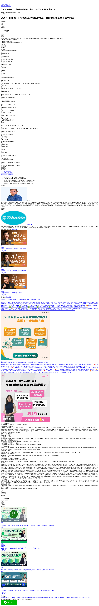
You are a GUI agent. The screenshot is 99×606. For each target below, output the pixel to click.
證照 (2, 6)
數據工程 (64, 597)
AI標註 (88, 597)
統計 (9, 597)
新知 (9, 6)
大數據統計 (19, 597)
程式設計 (84, 597)
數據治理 (51, 597)
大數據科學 (25, 597)
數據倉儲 (41, 597)
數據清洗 (46, 597)
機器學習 (5, 597)
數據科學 (36, 597)
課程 (8, 4)
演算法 (69, 597)
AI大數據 (13, 597)
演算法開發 (74, 597)
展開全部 (3, 46)
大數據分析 (31, 597)
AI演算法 (79, 597)
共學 (7, 6)
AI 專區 (3, 4)
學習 (6, 4)
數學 (2, 597)
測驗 (4, 6)
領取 (2, 35)
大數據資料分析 (58, 597)
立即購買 (3, 492)
